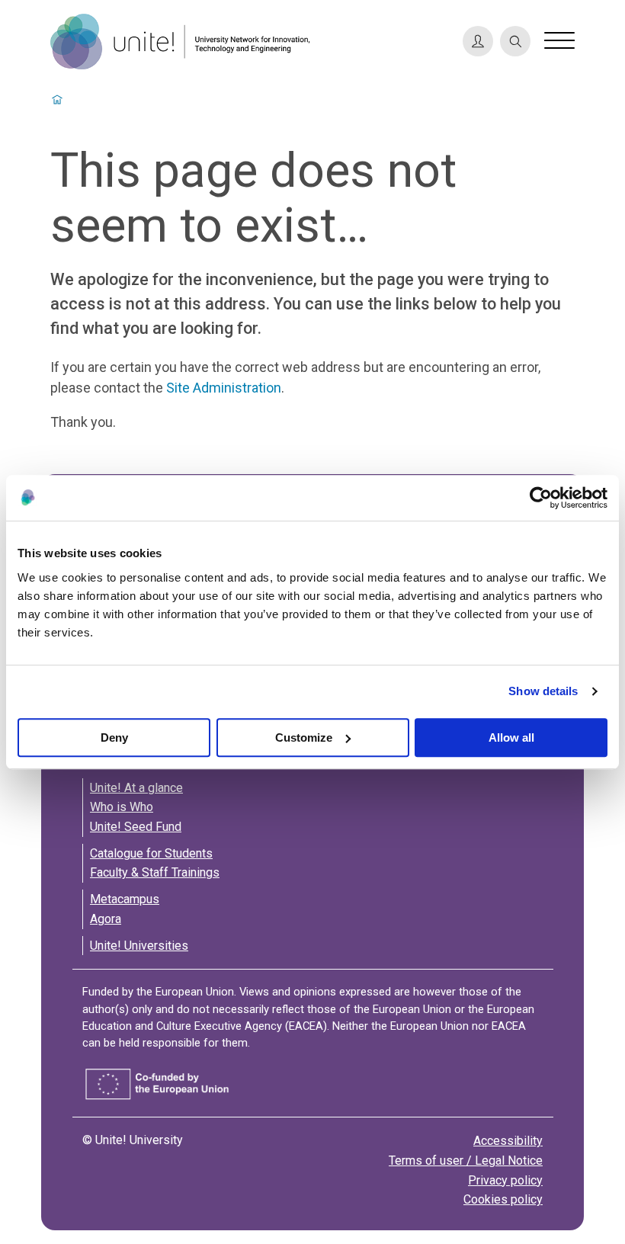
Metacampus (124, 899)
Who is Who (121, 807)
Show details (543, 691)
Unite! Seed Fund (135, 826)
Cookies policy (503, 1199)
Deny (114, 737)
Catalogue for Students (151, 853)
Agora (105, 919)
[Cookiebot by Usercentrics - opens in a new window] (540, 497)
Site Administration (223, 388)
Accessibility (508, 1140)
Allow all (511, 737)
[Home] (249, 41)
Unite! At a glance (136, 788)
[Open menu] (559, 41)
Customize (303, 737)
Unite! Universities (139, 945)
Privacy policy (505, 1180)
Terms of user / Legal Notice (466, 1160)
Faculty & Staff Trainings (155, 872)
